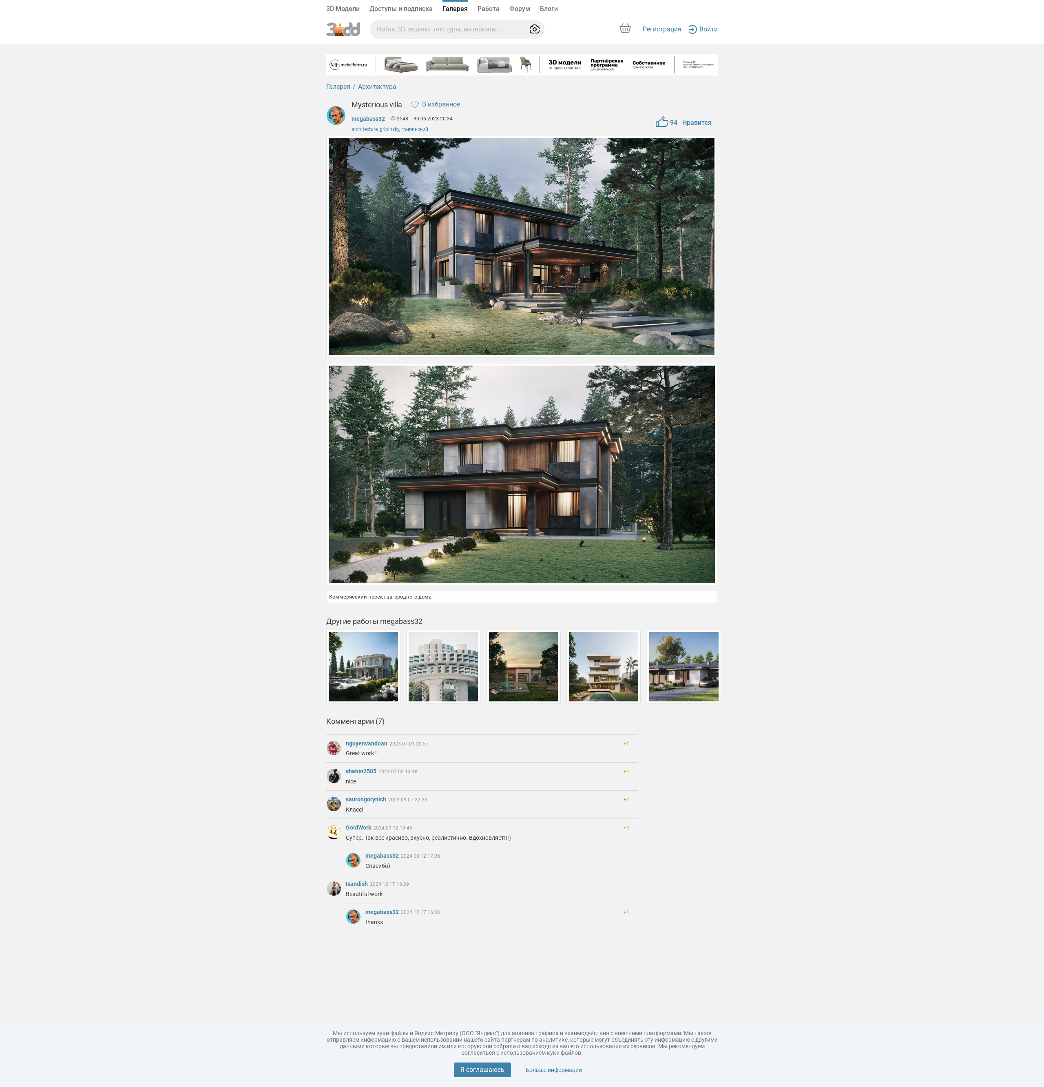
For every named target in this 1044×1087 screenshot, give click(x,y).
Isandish (357, 884)
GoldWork (359, 827)
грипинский (414, 129)
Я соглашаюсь (482, 1070)
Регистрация (662, 29)
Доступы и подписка (401, 9)
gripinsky (389, 129)
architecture (365, 129)
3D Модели (343, 9)
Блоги (549, 9)
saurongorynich (366, 799)
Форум (519, 9)
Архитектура (377, 87)
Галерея (455, 9)
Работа (489, 9)
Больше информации (554, 1070)
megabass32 (368, 118)
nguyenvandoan (367, 743)
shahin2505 (362, 771)
